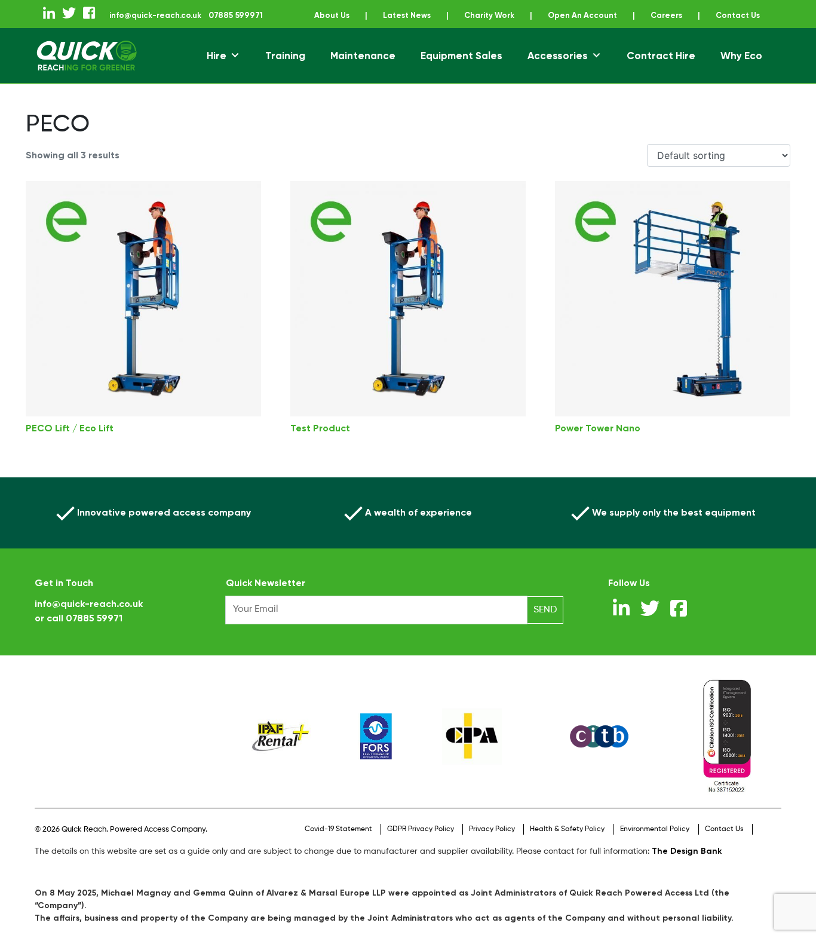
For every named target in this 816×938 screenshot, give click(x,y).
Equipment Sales (461, 69)
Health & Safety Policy (567, 843)
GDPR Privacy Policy (420, 843)
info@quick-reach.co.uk (176, 15)
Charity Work (522, 15)
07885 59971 (94, 631)
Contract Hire (661, 69)
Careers (708, 15)
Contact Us (420, 29)
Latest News (435, 15)
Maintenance (362, 69)
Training (285, 69)
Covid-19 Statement (338, 843)
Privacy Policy (492, 843)
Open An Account (620, 15)
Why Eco (741, 69)
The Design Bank (687, 865)
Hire (216, 69)
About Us (357, 15)
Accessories (557, 69)
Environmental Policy (654, 843)
